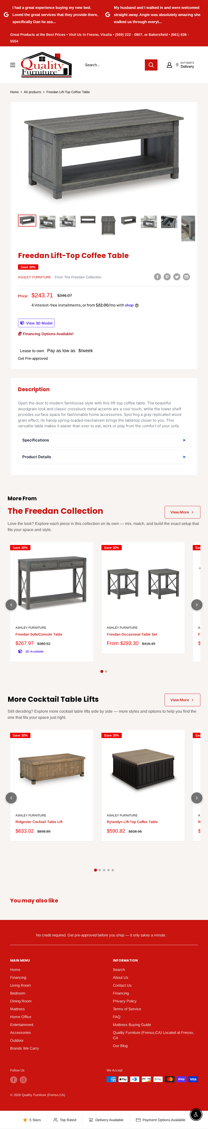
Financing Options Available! (48, 334)
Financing (18, 977)
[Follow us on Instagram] (23, 1079)
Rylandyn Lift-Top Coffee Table (132, 822)
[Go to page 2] (106, 671)
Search (119, 969)
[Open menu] (12, 65)
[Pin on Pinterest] (167, 276)
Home (14, 92)
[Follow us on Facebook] (13, 1079)
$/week (85, 350)
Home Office (20, 1017)
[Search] (151, 65)
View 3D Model (39, 323)
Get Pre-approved (33, 358)
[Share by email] (186, 276)
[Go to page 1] (101, 671)
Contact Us (122, 985)
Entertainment (21, 1024)
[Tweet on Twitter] (176, 276)
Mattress (17, 1009)
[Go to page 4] (108, 870)
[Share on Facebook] (157, 276)
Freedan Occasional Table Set (132, 634)
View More (179, 512)
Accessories (20, 1032)
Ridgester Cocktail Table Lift (38, 822)
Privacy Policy (125, 1001)
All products (32, 92)
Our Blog (120, 1046)
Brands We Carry (24, 1048)
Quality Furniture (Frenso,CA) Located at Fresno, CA (153, 1035)
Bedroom (17, 993)
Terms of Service (127, 1009)
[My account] (169, 65)
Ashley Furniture (34, 277)
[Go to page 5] (113, 870)
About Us (120, 977)
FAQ (116, 1017)
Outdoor (17, 1040)
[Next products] (196, 604)
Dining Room (21, 1001)
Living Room (20, 985)
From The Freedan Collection (78, 277)
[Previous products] (11, 604)
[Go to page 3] (104, 870)
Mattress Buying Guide (132, 1024)
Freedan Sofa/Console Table (38, 634)
